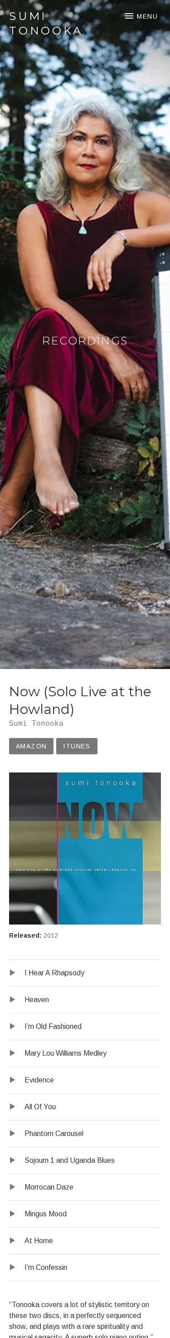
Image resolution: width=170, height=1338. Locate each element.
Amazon (31, 746)
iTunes (76, 746)
